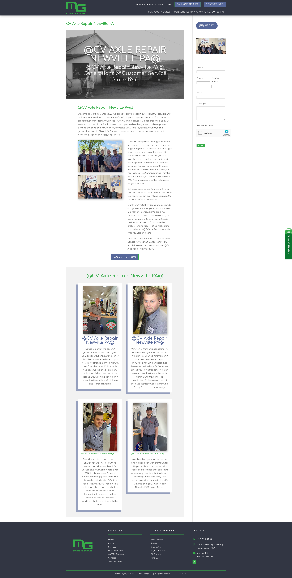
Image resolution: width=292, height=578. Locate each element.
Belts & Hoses (156, 540)
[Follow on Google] (194, 562)
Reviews (211, 12)
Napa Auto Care (198, 12)
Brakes (153, 543)
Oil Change (155, 554)
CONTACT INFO (215, 4)
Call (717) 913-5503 (187, 4)
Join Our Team (115, 562)
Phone (200, 78)
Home (150, 12)
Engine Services (158, 551)
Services (165, 12)
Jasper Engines (181, 12)
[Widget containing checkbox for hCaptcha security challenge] (214, 133)
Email (200, 92)
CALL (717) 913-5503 (125, 257)
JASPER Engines (116, 554)
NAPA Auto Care (116, 551)
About (157, 12)
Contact (221, 12)
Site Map (182, 574)
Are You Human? (205, 126)
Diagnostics (155, 547)
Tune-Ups (155, 558)
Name (200, 67)
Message (201, 103)
